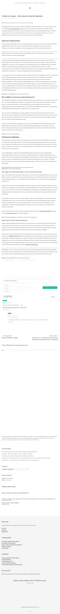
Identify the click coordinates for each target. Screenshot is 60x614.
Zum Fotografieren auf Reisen (9, 562)
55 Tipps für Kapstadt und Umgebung (10, 541)
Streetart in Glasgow (6, 546)
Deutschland (7, 260)
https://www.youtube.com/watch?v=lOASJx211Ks (14, 307)
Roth (4, 302)
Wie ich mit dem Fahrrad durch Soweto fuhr (12, 544)
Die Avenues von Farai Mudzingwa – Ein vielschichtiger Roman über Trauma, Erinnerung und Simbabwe (26, 458)
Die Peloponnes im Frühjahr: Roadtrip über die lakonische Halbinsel (17, 455)
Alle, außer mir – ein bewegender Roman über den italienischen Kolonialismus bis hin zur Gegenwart (45, 337)
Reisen (34, 260)
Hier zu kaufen (15, 502)
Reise (32, 260)
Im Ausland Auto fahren (7, 561)
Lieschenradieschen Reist (30, 2)
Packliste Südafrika (6, 559)
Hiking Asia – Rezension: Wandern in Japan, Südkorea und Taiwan (17, 453)
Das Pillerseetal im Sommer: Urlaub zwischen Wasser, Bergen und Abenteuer (20, 451)
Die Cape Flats (5, 548)
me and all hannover (14, 28)
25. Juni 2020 (4, 18)
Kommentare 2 (13, 18)
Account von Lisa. (11, 213)
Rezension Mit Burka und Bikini (10, 336)
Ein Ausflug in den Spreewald (8, 543)
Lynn (9, 18)
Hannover (11, 260)
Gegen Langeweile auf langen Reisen (10, 557)
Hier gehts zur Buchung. (32, 244)
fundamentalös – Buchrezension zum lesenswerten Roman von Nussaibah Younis (21, 460)
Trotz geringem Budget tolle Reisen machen (12, 564)
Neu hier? (4, 528)
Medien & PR (5, 531)
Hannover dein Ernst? (45, 211)
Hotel (30, 260)
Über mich (4, 530)
